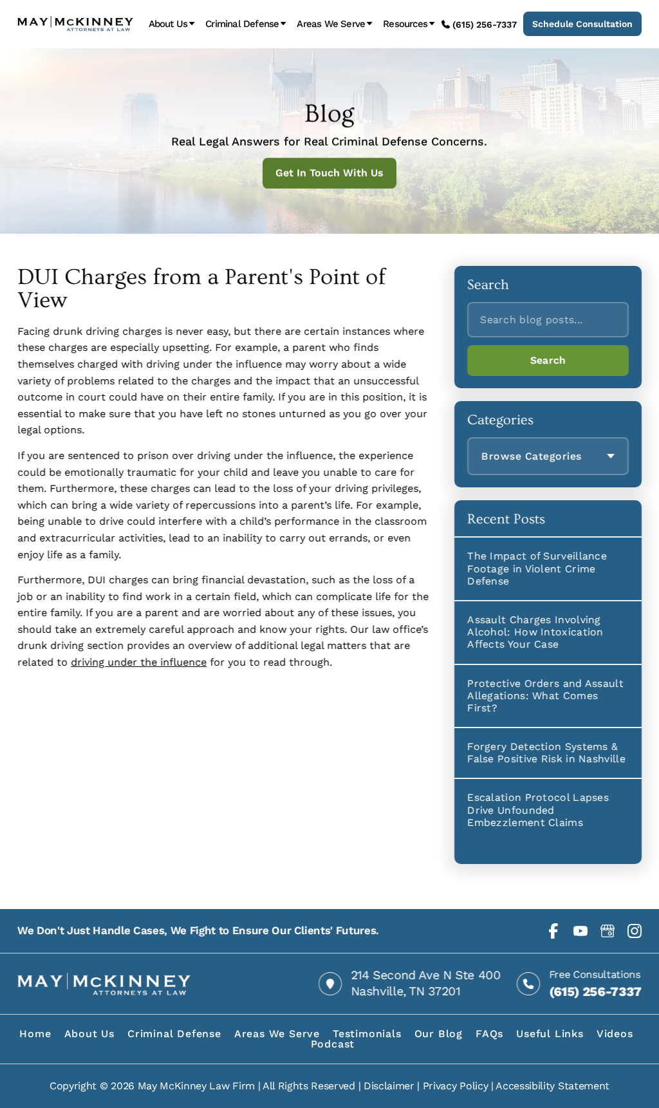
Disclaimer (389, 1086)
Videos (615, 1034)
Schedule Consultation (582, 24)
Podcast (333, 1044)
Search (548, 360)
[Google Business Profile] (607, 931)
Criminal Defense (242, 24)
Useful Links (550, 1034)
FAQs (489, 1034)
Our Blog (438, 1034)
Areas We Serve (331, 24)
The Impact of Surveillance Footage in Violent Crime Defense (537, 568)
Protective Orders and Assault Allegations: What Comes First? (545, 695)
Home (35, 1034)
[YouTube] (580, 931)
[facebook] (553, 931)
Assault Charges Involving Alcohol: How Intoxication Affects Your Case (535, 632)
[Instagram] (634, 931)
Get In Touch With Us (329, 173)
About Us (168, 24)
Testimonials (367, 1034)
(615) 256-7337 (484, 24)
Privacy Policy (455, 1086)
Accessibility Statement (552, 1086)
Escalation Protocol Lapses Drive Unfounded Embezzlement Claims (538, 809)
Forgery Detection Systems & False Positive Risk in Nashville (546, 752)
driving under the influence (139, 662)
